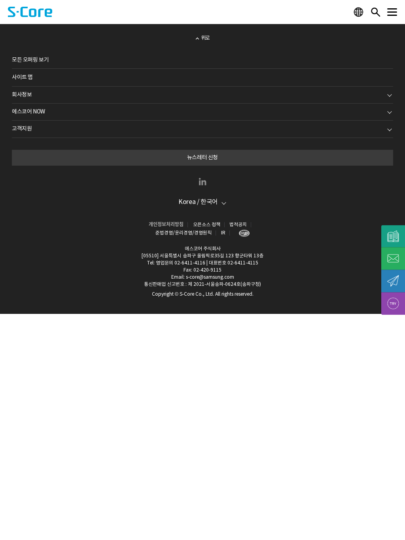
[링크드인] (202, 181)
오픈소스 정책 (206, 224)
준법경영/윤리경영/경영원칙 (183, 233)
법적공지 (238, 224)
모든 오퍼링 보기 (30, 60)
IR (223, 233)
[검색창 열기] (375, 12)
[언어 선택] (359, 12)
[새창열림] (242, 233)
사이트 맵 (22, 77)
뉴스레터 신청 (202, 158)
